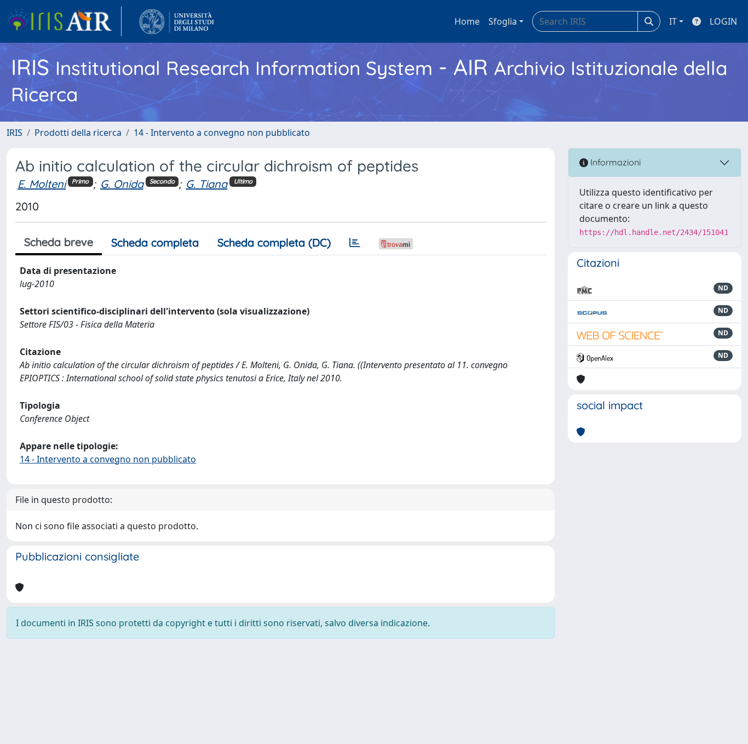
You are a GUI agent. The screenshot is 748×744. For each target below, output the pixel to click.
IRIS (14, 133)
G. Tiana (206, 184)
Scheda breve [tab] (58, 242)
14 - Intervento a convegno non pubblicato (222, 133)
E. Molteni (42, 184)
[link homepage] (64, 21)
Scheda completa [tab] (155, 242)
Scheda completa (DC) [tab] (274, 242)
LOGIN (723, 21)
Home (467, 21)
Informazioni (614, 162)
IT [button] (673, 21)
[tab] (355, 242)
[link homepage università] (176, 21)
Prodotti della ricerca (78, 133)
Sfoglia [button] (502, 21)
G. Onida (121, 184)
